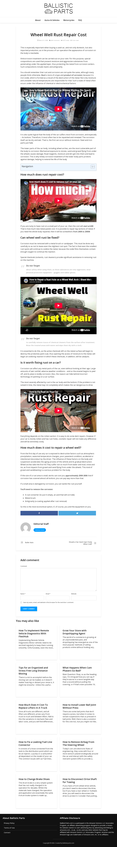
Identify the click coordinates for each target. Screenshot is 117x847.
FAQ (80, 20)
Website (73, 594)
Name (22, 594)
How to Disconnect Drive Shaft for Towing (80, 781)
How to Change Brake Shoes (34, 779)
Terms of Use (9, 828)
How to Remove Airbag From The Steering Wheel (78, 743)
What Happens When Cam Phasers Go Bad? (77, 669)
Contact (7, 832)
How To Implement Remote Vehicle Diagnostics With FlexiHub (34, 633)
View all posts (39, 530)
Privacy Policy (9, 823)
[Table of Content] (93, 167)
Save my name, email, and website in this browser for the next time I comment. (48, 602)
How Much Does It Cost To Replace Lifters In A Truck (33, 706)
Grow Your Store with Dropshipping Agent (74, 632)
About (38, 20)
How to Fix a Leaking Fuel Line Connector (35, 743)
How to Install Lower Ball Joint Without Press (79, 706)
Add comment (55, 40)
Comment (23, 566)
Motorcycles (68, 20)
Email (48, 594)
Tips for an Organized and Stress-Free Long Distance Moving (33, 670)
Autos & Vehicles (52, 20)
